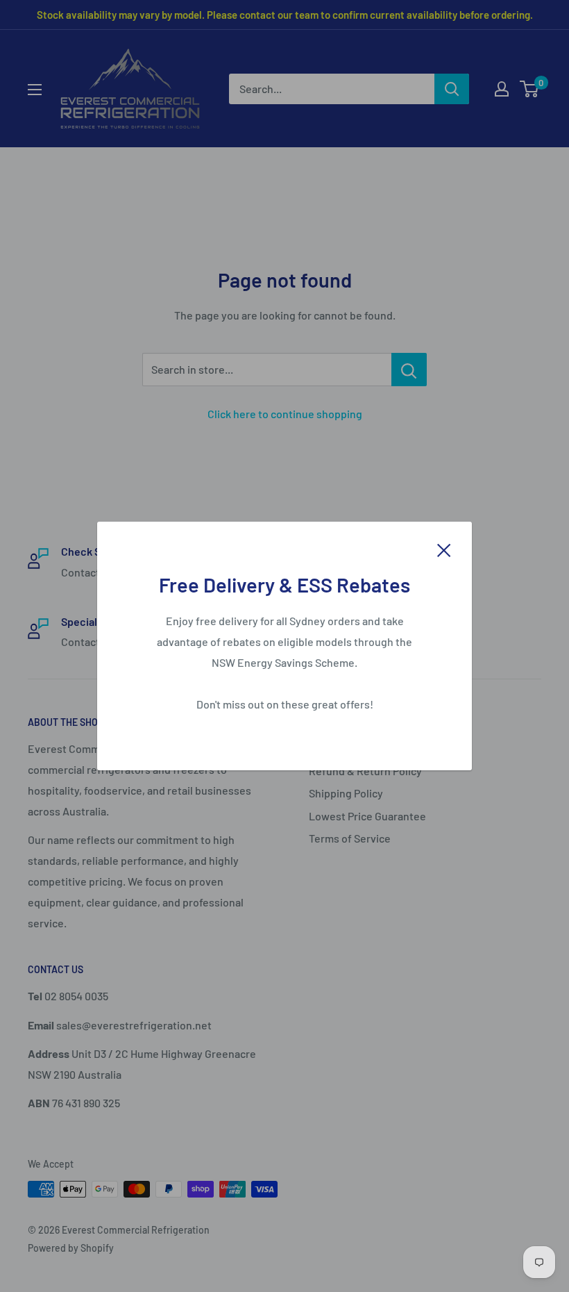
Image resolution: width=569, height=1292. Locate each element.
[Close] (444, 548)
